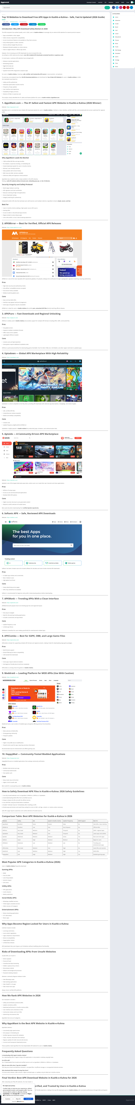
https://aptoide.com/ (12, 480)
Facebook (7, 24)
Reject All (18, 1099)
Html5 (44, 1100)
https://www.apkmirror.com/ (14, 227)
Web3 (122, 2)
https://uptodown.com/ (13, 357)
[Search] (107, 7)
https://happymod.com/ (13, 758)
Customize (7, 1099)
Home (3, 14)
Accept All (28, 1099)
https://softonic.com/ (12, 517)
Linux (127, 2)
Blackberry (38, 1100)
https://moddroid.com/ (13, 677)
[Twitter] (117, 7)
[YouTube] (124, 7)
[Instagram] (120, 7)
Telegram (33, 24)
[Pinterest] (127, 7)
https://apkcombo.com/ (13, 640)
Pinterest (24, 24)
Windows (111, 2)
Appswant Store (14, 21)
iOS (105, 2)
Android (100, 2)
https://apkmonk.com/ (12, 602)
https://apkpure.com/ (12, 317)
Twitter (15, 24)
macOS (117, 2)
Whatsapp (42, 24)
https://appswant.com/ (13, 107)
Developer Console (91, 2)
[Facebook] (113, 7)
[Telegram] (131, 7)
